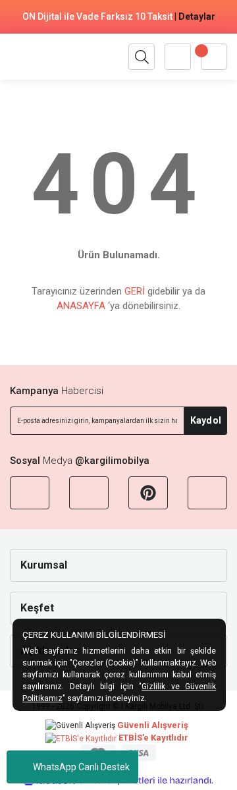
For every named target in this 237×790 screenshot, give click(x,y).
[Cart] (214, 56)
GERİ (134, 291)
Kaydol (205, 420)
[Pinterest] (148, 492)
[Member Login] (178, 56)
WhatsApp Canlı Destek (81, 767)
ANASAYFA (81, 306)
